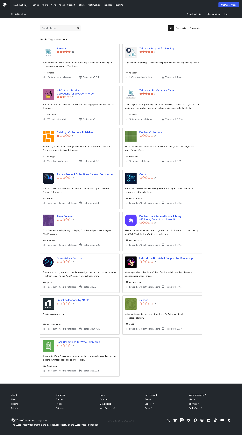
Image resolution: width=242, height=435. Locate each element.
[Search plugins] (78, 28)
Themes (59, 399)
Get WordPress (229, 5)
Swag (148, 408)
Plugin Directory (18, 14)
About (14, 395)
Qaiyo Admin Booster (69, 258)
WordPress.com (197, 395)
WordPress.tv (107, 408)
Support (104, 399)
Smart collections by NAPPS (73, 300)
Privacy (14, 408)
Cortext (144, 174)
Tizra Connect (65, 216)
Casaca (143, 300)
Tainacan (62, 48)
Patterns (60, 408)
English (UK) (43, 420)
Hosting (14, 404)
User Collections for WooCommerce (78, 341)
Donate (149, 404)
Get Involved (151, 395)
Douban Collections (150, 132)
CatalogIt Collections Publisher (75, 132)
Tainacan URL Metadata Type (156, 90)
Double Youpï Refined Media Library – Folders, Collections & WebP (160, 218)
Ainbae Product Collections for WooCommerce (85, 174)
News (13, 399)
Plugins (59, 404)
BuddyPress (196, 408)
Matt (192, 399)
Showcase (60, 395)
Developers (105, 404)
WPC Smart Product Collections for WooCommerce (75, 92)
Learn (102, 395)
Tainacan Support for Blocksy (156, 48)
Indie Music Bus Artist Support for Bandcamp (166, 258)
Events (148, 399)
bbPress (194, 404)
